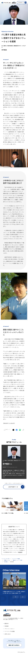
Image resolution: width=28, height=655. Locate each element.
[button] (15, 596)
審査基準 (20, 552)
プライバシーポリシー (10, 628)
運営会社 (7, 623)
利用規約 (7, 626)
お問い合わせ (8, 634)
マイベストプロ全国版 (10, 631)
